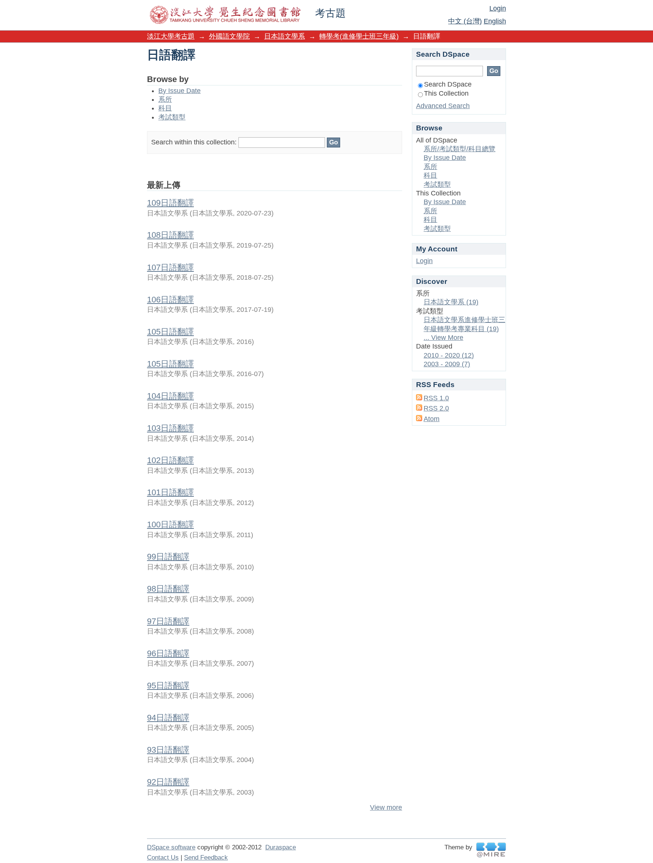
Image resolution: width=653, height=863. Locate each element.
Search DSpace (448, 84)
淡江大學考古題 (171, 36)
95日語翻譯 (168, 685)
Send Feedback (206, 857)
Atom (431, 419)
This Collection (446, 93)
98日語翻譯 (168, 588)
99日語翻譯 (168, 556)
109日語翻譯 (170, 203)
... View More (443, 337)
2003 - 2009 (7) (447, 364)
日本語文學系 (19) (451, 302)
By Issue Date (179, 91)
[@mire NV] (491, 850)
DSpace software (171, 847)
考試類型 (172, 117)
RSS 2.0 (436, 408)
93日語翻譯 (168, 750)
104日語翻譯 (170, 396)
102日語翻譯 (170, 460)
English (495, 21)
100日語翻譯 (170, 524)
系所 (165, 99)
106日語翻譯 (170, 299)
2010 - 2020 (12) (449, 355)
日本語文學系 (284, 36)
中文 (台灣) (465, 21)
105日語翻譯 (170, 331)
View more (386, 807)
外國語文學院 (229, 36)
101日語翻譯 (170, 492)
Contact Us (163, 857)
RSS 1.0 (436, 398)
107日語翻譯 (170, 267)
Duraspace (280, 847)
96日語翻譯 (168, 653)
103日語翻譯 (170, 428)
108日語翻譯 (170, 235)
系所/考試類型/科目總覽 (459, 149)
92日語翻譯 (168, 782)
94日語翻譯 (168, 717)
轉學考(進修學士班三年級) (359, 36)
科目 (165, 108)
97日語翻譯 (168, 621)
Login (497, 8)
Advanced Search (443, 106)
